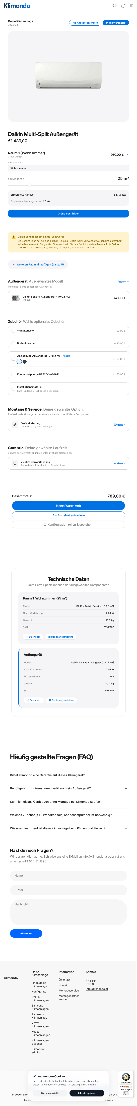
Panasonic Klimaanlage (39, 1014)
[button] (68, 154)
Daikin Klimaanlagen (40, 996)
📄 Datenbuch (33, 636)
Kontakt (63, 983)
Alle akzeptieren (86, 1093)
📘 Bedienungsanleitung (60, 636)
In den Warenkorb (116, 22)
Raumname (14, 162)
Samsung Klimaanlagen (40, 1005)
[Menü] (129, 1073)
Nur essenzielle (49, 1093)
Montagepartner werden (68, 995)
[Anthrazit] (25, 362)
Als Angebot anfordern (85, 22)
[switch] (123, 1093)
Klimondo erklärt (38, 1048)
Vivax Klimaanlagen (40, 1022)
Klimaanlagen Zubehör (40, 1040)
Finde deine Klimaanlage (39, 982)
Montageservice (68, 988)
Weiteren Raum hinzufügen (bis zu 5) (40, 264)
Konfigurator (39, 989)
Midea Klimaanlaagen (41, 1031)
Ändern (122, 281)
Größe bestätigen (68, 213)
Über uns (63, 978)
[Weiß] (19, 362)
